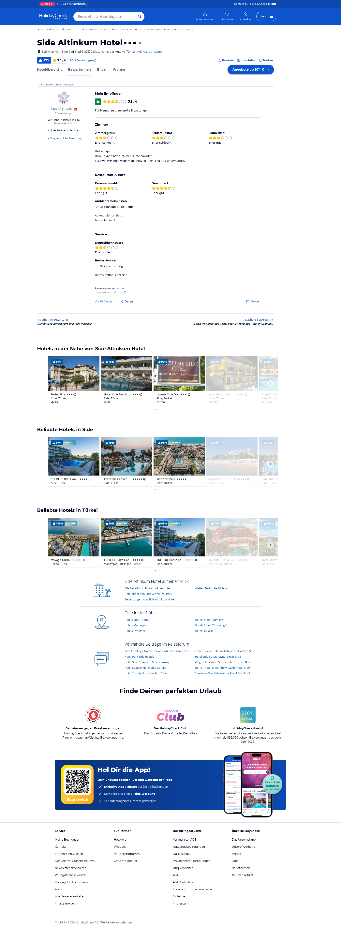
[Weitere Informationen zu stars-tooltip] (139, 43)
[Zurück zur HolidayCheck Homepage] (53, 17)
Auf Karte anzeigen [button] (150, 51)
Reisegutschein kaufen (70, 875)
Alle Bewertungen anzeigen (57, 84)
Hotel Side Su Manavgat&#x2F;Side (218, 656)
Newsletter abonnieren (70, 868)
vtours (120, 288)
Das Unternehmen (244, 839)
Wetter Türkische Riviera (211, 588)
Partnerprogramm (127, 854)
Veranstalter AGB (185, 839)
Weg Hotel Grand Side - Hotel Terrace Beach (224, 662)
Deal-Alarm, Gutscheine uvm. (75, 861)
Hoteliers (120, 839)
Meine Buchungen (67, 839)
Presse (236, 854)
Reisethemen (241, 868)
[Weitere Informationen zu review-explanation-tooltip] (94, 60)
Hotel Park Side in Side (139, 656)
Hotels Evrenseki (135, 631)
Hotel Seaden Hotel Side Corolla (145, 668)
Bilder (102, 69)
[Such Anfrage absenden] (139, 16)
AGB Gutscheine (184, 882)
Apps (58, 889)
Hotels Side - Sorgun (138, 620)
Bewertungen (79, 69)
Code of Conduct (125, 861)
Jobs (235, 861)
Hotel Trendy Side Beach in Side (146, 673)
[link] (205, 17)
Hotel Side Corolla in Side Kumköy (147, 662)
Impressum (181, 903)
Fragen (119, 69)
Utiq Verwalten (183, 868)
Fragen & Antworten (69, 854)
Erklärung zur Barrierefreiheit (193, 889)
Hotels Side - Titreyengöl (211, 625)
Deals (45, 3)
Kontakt (239, 3)
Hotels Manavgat (136, 625)
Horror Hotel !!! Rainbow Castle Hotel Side (222, 668)
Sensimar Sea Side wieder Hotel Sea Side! (222, 673)
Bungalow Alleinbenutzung (66, 138)
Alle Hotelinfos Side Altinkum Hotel (147, 588)
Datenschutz (181, 854)
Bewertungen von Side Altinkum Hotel (150, 599)
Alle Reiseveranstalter (70, 896)
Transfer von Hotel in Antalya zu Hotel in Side (225, 651)
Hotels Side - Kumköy (209, 620)
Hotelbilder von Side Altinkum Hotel (148, 594)
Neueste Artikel (242, 875)
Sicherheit (180, 896)
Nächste (258, 319)
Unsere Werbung (243, 846)
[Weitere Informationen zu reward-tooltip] (124, 292)
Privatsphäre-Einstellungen (191, 861)
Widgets (120, 846)
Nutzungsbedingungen (189, 846)
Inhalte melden (65, 903)
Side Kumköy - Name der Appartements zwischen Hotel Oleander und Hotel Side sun (158, 651)
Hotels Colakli (204, 631)
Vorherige (54, 319)
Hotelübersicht (49, 69)
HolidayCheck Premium (71, 882)
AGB (176, 875)
